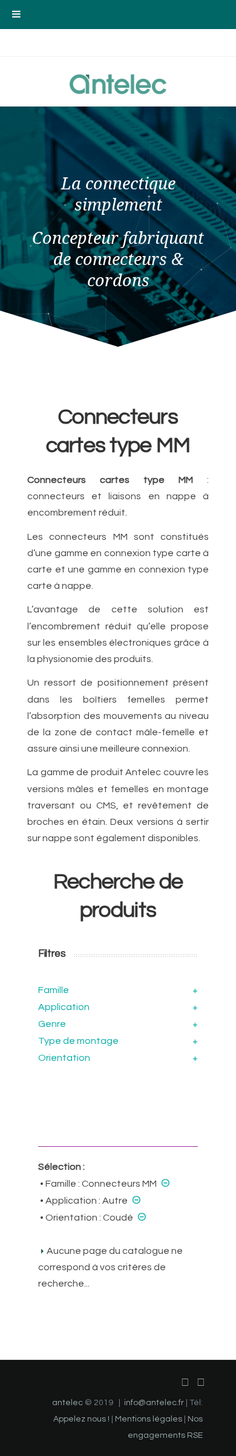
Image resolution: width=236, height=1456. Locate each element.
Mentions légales (148, 1419)
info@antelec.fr (154, 1403)
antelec (67, 1403)
